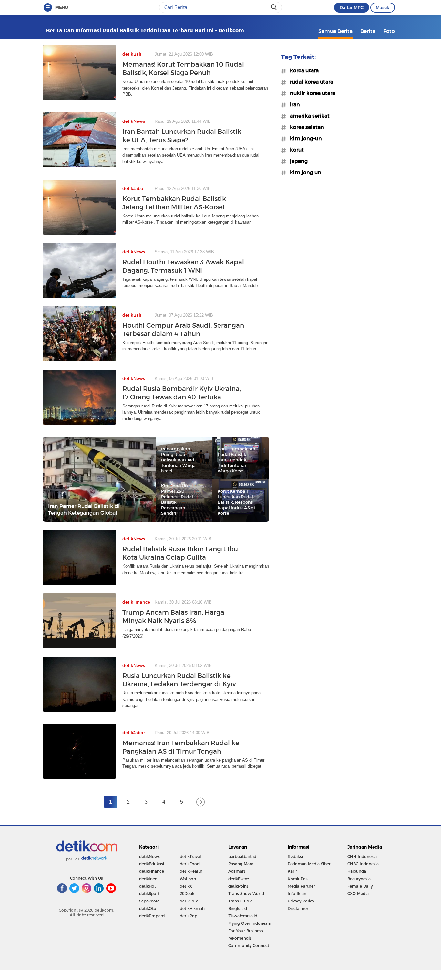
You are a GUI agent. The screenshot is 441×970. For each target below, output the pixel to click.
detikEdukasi (151, 863)
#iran (293, 104)
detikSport (149, 893)
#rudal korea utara (309, 82)
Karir (292, 871)
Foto (389, 31)
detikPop (188, 915)
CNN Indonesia (362, 856)
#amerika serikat (308, 115)
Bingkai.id (237, 908)
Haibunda (356, 871)
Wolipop (188, 878)
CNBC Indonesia (363, 863)
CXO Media (358, 893)
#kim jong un (303, 172)
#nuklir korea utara (310, 93)
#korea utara (302, 70)
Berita (367, 31)
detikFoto (189, 901)
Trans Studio (240, 901)
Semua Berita (335, 31)
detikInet (148, 878)
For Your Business (245, 930)
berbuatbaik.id (242, 856)
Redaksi (295, 856)
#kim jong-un (304, 138)
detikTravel (190, 856)
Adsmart (236, 871)
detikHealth (191, 871)
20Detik (187, 893)
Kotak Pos (298, 878)
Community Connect (248, 945)
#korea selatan (305, 127)
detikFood (190, 863)
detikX (186, 886)
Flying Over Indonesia (249, 923)
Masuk (382, 7)
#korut (295, 149)
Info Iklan (297, 893)
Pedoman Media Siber (309, 863)
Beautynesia (359, 878)
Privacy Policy (301, 901)
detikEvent (238, 878)
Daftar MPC (352, 7)
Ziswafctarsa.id (242, 915)
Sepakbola (149, 901)
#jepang (297, 161)
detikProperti (152, 915)
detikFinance (151, 871)
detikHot (147, 886)
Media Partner (301, 886)
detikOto (147, 908)
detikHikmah (192, 908)
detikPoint (238, 886)
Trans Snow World (246, 893)
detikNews (149, 856)
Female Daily (360, 886)
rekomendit (239, 938)
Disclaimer (298, 908)
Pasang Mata (240, 863)
